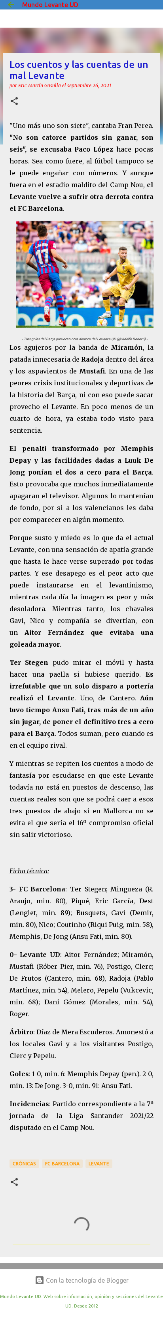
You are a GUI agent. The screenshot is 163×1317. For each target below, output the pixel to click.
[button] (14, 101)
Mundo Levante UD (50, 4)
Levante (99, 1163)
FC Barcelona (62, 1163)
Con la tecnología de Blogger (86, 1280)
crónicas (24, 1163)
